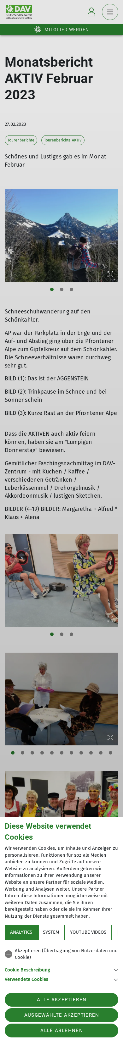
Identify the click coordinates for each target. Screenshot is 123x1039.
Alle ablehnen (61, 1030)
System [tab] (51, 932)
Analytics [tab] (21, 932)
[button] (61, 969)
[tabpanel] (61, 964)
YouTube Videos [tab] (88, 932)
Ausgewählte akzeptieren (61, 1015)
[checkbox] (61, 954)
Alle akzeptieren (61, 1000)
